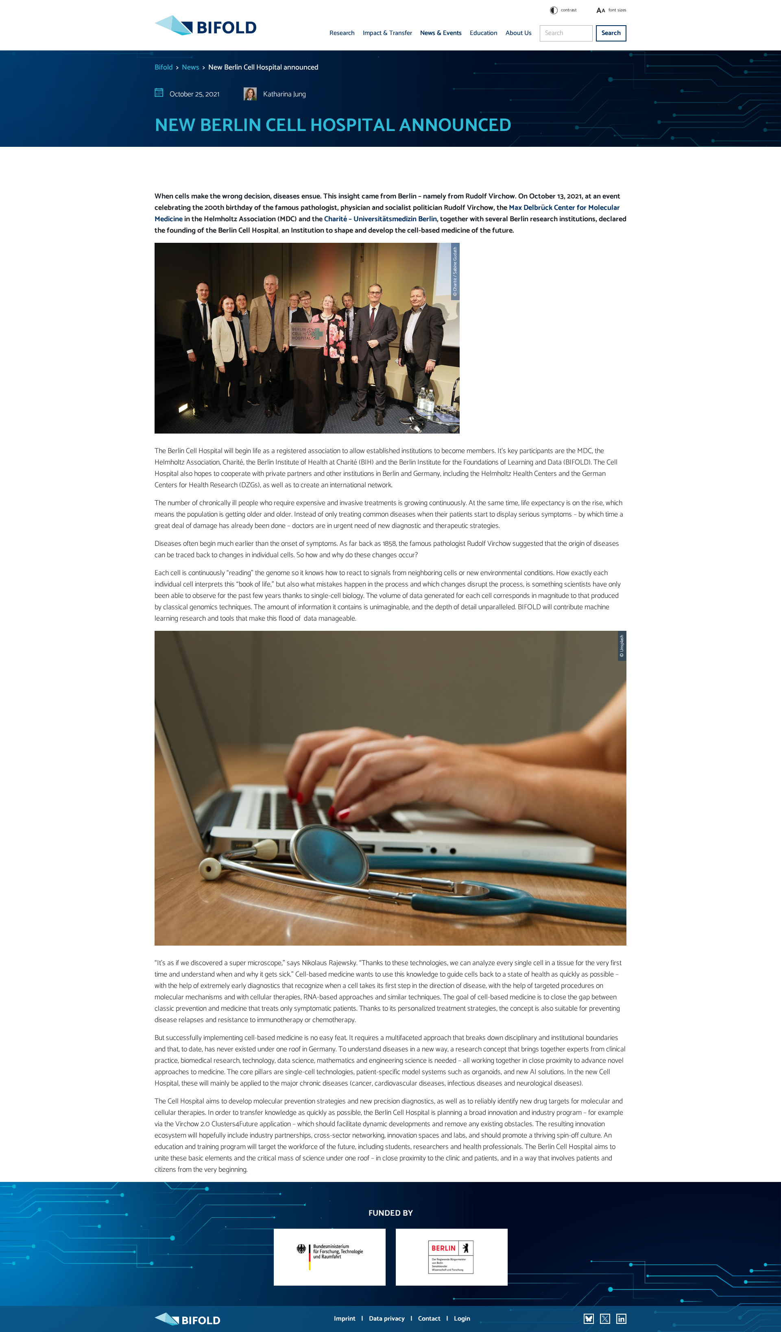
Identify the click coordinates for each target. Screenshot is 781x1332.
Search (611, 33)
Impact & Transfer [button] (387, 33)
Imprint (345, 1318)
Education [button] (483, 33)
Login (462, 1318)
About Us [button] (519, 33)
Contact (430, 1318)
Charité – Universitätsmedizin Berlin (380, 219)
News (190, 67)
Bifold (164, 67)
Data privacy (387, 1318)
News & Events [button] (441, 33)
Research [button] (342, 33)
